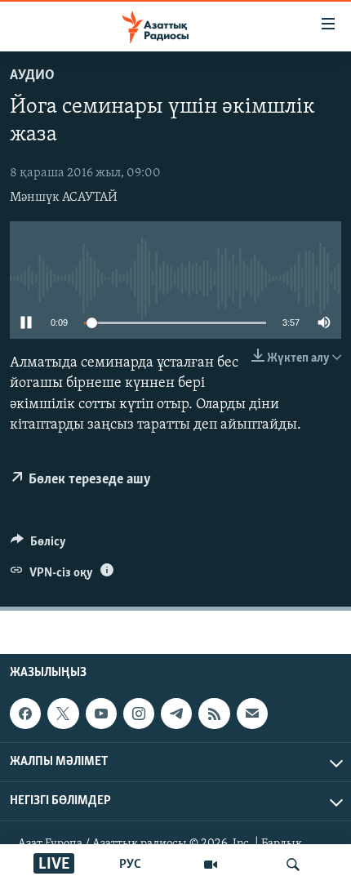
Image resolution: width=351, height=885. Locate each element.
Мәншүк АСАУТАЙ (64, 197)
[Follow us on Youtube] (101, 713)
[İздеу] (293, 864)
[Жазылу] (252, 713)
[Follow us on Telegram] (176, 713)
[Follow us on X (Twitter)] (62, 713)
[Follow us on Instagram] (138, 713)
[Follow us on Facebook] (25, 713)
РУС (130, 864)
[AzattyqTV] (210, 864)
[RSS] (213, 713)
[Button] (38, 545)
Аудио (32, 76)
